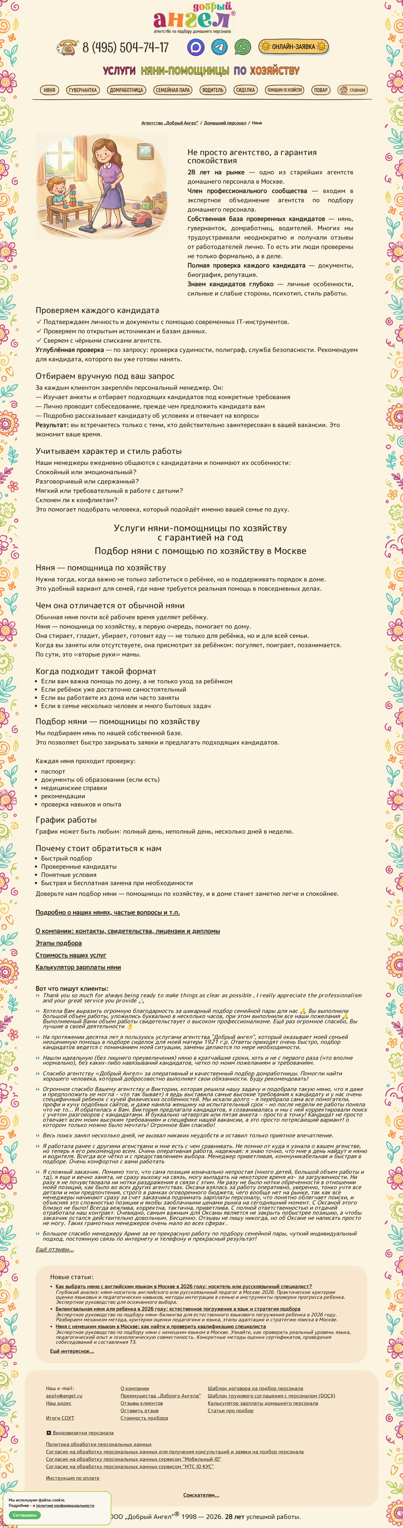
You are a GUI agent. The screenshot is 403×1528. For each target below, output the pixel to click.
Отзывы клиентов (142, 1403)
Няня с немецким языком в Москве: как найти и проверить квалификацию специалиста (161, 1326)
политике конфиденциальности (65, 1505)
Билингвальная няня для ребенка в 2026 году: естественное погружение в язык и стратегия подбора (178, 1309)
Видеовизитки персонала (83, 1432)
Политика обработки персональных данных (99, 1444)
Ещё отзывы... (55, 1249)
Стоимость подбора (144, 1418)
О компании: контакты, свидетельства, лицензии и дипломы (128, 930)
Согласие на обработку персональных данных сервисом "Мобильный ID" (133, 1459)
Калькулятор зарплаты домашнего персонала (263, 1403)
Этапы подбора (59, 942)
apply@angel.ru (64, 1395)
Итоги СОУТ (60, 1418)
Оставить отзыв (139, 1410)
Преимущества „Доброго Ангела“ (161, 1395)
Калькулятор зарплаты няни (78, 966)
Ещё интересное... (72, 1351)
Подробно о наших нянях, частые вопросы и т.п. (108, 912)
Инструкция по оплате (73, 1478)
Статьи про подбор (231, 1410)
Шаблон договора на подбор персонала (255, 1388)
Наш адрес (59, 1403)
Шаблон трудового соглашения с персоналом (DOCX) (271, 1395)
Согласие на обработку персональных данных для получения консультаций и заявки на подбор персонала (175, 1451)
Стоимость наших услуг (71, 954)
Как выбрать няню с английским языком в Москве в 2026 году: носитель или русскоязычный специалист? (184, 1286)
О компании (135, 1388)
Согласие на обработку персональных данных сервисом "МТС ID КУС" (130, 1466)
